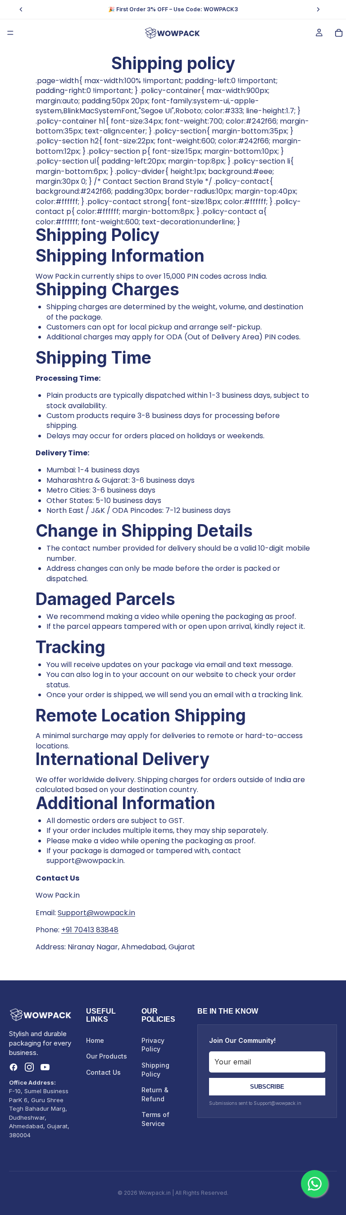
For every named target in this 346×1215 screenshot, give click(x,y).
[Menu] (10, 32)
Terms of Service (155, 1119)
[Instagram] (29, 1067)
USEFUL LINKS (101, 1015)
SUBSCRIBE (267, 1086)
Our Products (106, 1056)
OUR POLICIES (158, 1015)
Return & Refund (154, 1094)
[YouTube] (45, 1067)
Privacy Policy (152, 1045)
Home (95, 1040)
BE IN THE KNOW (227, 1011)
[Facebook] (13, 1067)
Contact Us (103, 1072)
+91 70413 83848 (89, 930)
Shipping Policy (155, 1069)
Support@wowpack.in (96, 913)
